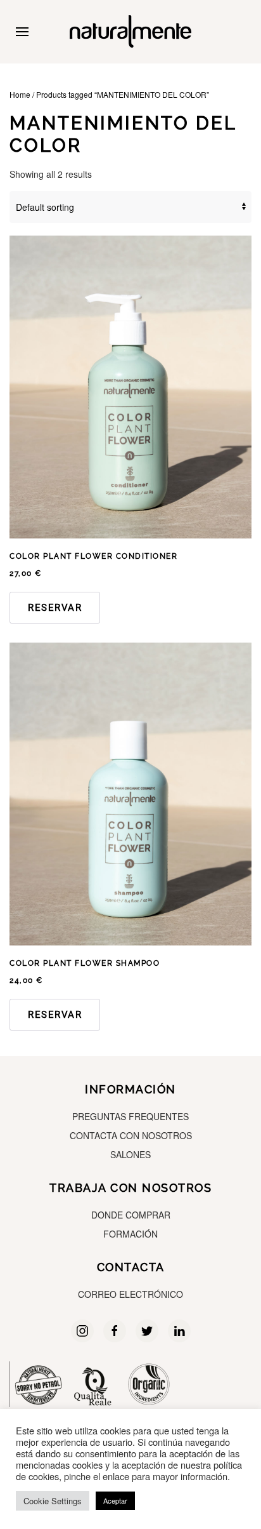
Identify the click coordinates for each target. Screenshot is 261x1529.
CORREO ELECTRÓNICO (130, 1294)
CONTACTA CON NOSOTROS (131, 1135)
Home (20, 94)
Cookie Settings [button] (52, 1501)
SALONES (130, 1154)
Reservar (55, 607)
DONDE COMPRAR (130, 1214)
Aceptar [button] (115, 1500)
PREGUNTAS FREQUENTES (130, 1116)
